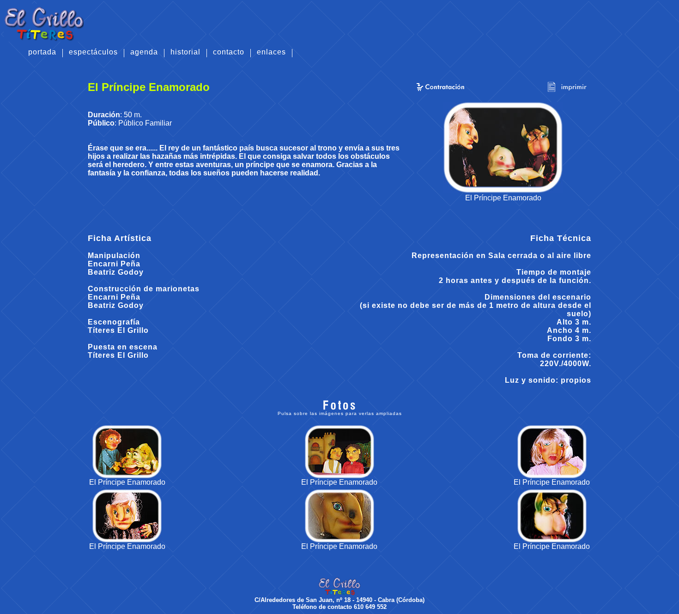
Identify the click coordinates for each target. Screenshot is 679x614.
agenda (144, 52)
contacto (228, 52)
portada (42, 52)
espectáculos (93, 52)
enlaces (271, 52)
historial (185, 52)
